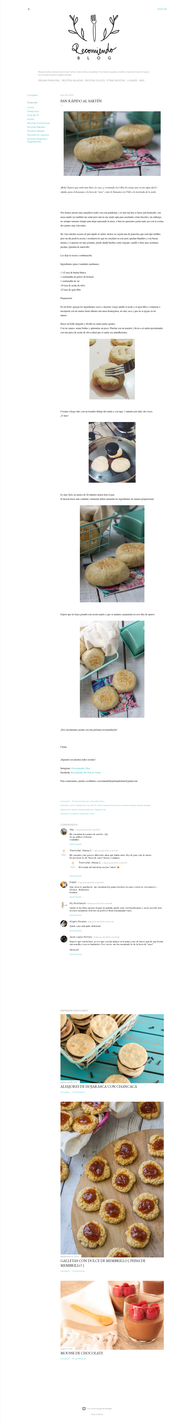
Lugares (132, 80)
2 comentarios (78, 1271)
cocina (30, 107)
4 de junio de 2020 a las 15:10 (87, 830)
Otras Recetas (116, 80)
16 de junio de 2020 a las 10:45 (101, 921)
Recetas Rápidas (36, 127)
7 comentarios (78, 1092)
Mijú (72, 829)
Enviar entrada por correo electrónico (88, 801)
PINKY (73, 882)
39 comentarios (79, 1358)
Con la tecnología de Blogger (99, 1408)
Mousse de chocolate (81, 1353)
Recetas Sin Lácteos (38, 135)
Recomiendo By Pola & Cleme (86, 772)
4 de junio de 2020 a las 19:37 (105, 850)
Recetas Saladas (72, 80)
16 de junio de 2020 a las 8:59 (99, 903)
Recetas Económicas (38, 123)
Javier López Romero (81, 937)
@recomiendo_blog (80, 768)
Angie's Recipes (78, 921)
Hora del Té (33, 115)
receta (30, 119)
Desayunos (33, 111)
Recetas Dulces (95, 80)
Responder (76, 844)
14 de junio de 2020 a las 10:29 (91, 882)
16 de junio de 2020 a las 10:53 (106, 937)
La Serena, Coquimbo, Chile (82, 813)
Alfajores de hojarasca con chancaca (98, 1086)
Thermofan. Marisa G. (81, 850)
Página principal (49, 80)
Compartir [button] (32, 95)
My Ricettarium (78, 903)
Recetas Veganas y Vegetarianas (37, 140)
